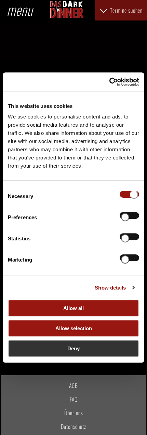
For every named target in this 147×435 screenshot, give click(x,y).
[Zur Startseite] (66, 16)
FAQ (74, 399)
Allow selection (73, 328)
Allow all (73, 308)
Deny (73, 348)
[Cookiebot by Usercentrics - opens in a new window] (109, 82)
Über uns (73, 413)
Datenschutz (73, 426)
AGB (73, 385)
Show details (110, 288)
